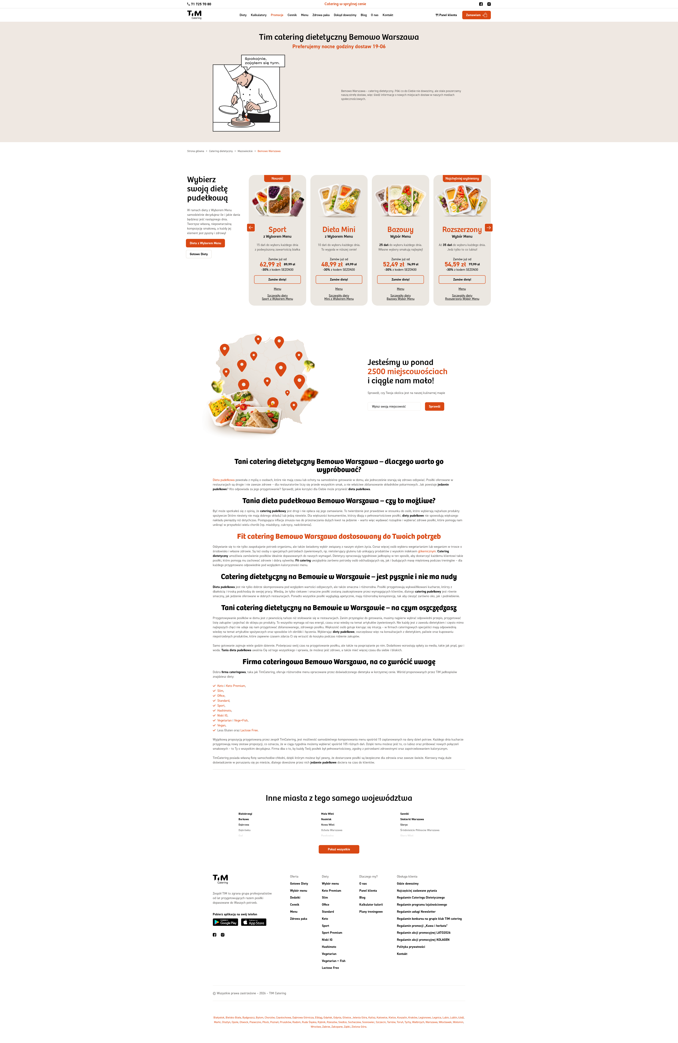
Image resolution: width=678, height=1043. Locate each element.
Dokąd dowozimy (345, 15)
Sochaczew (354, 1022)
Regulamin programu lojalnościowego (422, 904)
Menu (304, 15)
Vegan (221, 725)
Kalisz (371, 1017)
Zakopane (337, 1026)
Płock (324, 841)
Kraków (412, 1017)
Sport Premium (332, 933)
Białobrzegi (245, 814)
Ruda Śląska (309, 1022)
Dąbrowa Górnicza (303, 1017)
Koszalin (402, 1017)
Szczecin (381, 1022)
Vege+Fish (241, 720)
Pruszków (285, 1022)
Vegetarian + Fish (333, 961)
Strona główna (196, 151)
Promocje (277, 15)
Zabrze (326, 1026)
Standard (223, 700)
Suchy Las (406, 841)
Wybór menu (298, 890)
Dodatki (295, 897)
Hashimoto (224, 710)
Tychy (408, 1022)
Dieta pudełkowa (224, 480)
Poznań (274, 1022)
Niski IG (222, 715)
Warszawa (432, 1022)
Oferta (294, 876)
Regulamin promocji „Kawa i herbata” (422, 925)
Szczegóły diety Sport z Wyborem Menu (277, 297)
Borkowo (244, 819)
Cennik (292, 15)
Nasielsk (326, 819)
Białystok (218, 1017)
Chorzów (270, 1017)
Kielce (392, 1017)
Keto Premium (235, 686)
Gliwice (347, 1017)
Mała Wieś (327, 814)
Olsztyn (226, 1022)
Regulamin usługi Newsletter (416, 912)
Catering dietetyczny (221, 151)
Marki (217, 1022)
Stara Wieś (406, 835)
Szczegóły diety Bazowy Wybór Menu (400, 297)
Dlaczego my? (368, 876)
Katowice (382, 1017)
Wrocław (316, 1026)
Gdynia (337, 1017)
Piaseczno (255, 1022)
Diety (243, 15)
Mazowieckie (245, 151)
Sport (221, 705)
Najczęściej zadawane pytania (417, 890)
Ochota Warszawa (331, 830)
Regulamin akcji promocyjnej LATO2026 (424, 933)
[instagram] (489, 4)
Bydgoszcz (248, 1017)
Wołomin (458, 1022)
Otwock (244, 1022)
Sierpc (404, 825)
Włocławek (445, 1022)
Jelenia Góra (359, 1017)
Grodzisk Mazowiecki (251, 841)
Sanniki (404, 814)
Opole (235, 1022)
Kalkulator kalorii (371, 904)
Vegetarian (224, 720)
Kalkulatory (259, 15)
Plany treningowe (371, 912)
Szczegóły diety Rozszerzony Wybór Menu (462, 297)
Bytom (259, 1017)
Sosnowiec (368, 1022)
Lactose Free (249, 730)
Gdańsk (327, 1017)
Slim (220, 691)
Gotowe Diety (299, 883)
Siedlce (342, 1022)
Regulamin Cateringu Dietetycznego (421, 897)
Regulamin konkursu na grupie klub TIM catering (429, 918)
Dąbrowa (244, 825)
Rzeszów (332, 1022)
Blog (364, 15)
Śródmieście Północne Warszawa (419, 830)
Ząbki (347, 1026)
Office (221, 695)
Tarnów (391, 1022)
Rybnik (322, 1022)
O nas (374, 15)
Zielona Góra (359, 1026)
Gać (241, 835)
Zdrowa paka (321, 15)
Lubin (445, 1017)
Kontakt (388, 15)
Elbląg (318, 1017)
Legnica (436, 1017)
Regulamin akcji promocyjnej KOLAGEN (423, 940)
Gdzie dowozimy (408, 883)
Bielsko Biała (233, 1017)
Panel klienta (368, 890)
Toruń (400, 1022)
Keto (220, 686)
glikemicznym (427, 551)
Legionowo (424, 1017)
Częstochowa (283, 1017)
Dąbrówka (245, 830)
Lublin (453, 1017)
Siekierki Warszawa (412, 819)
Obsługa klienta (407, 876)
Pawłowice (327, 835)
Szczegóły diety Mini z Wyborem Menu (339, 297)
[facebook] (481, 4)
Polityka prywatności (411, 947)
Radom (296, 1022)
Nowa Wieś (327, 825)
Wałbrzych (418, 1022)
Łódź (461, 1017)
